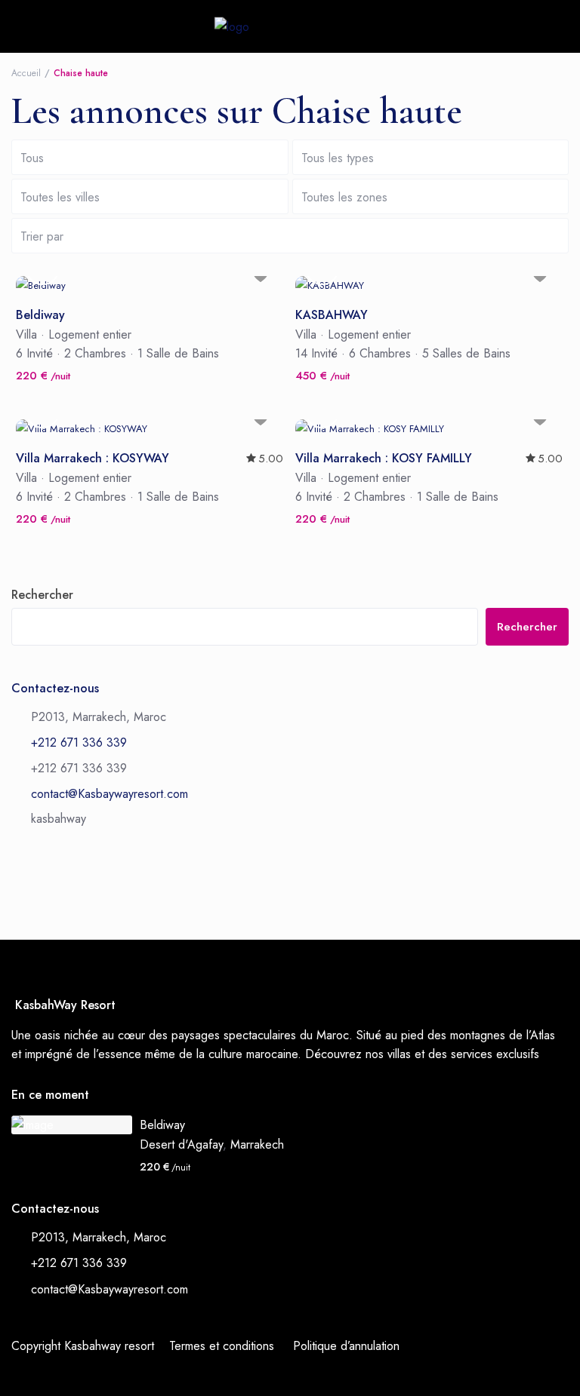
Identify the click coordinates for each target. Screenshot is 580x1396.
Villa (26, 334)
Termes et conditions (221, 1346)
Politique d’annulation (346, 1346)
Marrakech (257, 1144)
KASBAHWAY (331, 316)
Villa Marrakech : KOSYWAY (92, 459)
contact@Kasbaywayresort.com (109, 793)
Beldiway (40, 316)
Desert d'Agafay (181, 1144)
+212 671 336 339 (79, 742)
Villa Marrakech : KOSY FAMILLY (383, 459)
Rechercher (42, 594)
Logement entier (89, 334)
